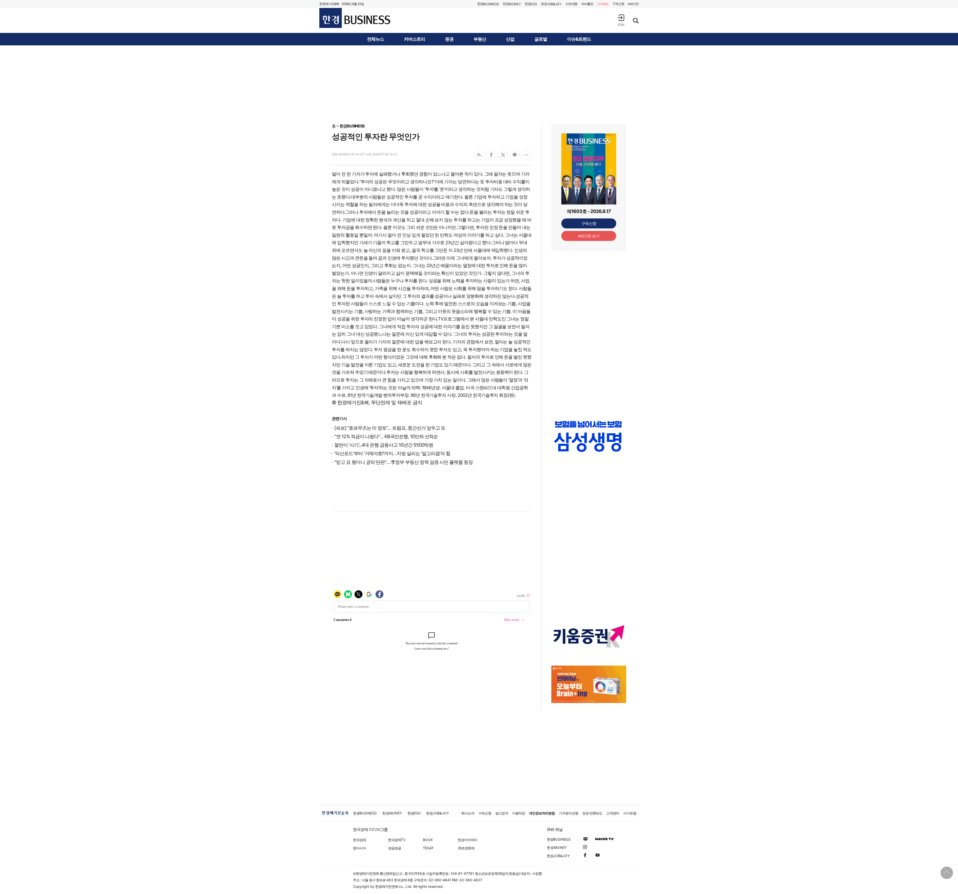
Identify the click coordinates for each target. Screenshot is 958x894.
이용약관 (518, 813)
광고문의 (501, 813)
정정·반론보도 (592, 813)
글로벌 (540, 39)
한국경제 (359, 840)
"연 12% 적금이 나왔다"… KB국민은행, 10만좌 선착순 (386, 436)
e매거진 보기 (589, 235)
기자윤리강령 (568, 813)
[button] (621, 20)
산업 (510, 39)
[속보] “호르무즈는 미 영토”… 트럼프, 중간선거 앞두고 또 (389, 428)
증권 (449, 39)
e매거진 (633, 4)
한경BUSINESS (352, 125)
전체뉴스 (375, 39)
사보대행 (571, 4)
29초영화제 (466, 848)
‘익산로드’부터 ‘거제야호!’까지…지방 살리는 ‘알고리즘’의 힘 (392, 453)
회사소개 (467, 813)
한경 (488, 4)
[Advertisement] (479, 84)
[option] (588, 441)
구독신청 (618, 4)
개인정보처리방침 (542, 813)
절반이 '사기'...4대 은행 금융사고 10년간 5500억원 (383, 445)
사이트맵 (629, 813)
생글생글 (394, 848)
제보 (603, 4)
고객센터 (612, 813)
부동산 (480, 39)
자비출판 (587, 4)
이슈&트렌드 (579, 39)
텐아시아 (359, 848)
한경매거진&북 (329, 4)
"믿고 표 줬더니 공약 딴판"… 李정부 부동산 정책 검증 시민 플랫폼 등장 (403, 462)
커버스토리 (414, 39)
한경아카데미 (467, 840)
